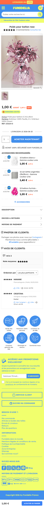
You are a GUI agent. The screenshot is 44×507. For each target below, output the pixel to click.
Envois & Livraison (10, 423)
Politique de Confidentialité (13, 444)
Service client (23, 395)
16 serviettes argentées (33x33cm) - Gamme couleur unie (30, 174)
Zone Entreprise (8, 449)
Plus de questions (9, 428)
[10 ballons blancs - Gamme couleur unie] (14, 161)
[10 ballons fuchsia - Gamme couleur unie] (14, 191)
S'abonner (33, 376)
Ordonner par (9, 273)
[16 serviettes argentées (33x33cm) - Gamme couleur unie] (14, 175)
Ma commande (8, 418)
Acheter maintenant (26, 139)
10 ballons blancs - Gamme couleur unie (29, 158)
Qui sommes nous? (10, 454)
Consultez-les (35, 30)
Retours (5, 426)
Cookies (5, 446)
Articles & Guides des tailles (13, 421)
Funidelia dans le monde (12, 439)
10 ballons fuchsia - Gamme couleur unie (29, 189)
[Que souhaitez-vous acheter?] (3, 8)
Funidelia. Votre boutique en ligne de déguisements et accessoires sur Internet (21, 8)
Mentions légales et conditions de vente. (19, 441)
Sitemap (5, 451)
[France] (4, 468)
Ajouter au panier (32, 503)
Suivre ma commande (23, 403)
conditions (9, 384)
